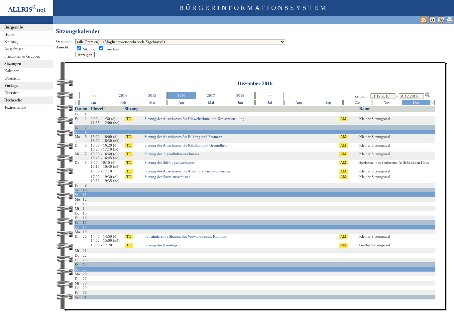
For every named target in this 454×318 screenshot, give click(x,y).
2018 (240, 95)
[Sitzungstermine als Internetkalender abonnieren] (432, 20)
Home (9, 34)
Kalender (11, 71)
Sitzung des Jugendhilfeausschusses (172, 154)
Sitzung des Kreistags (161, 245)
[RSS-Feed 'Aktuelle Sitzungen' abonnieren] (424, 20)
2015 (152, 95)
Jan (93, 102)
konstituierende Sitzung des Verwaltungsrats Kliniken (185, 236)
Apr (181, 102)
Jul (270, 102)
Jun (240, 102)
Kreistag (11, 41)
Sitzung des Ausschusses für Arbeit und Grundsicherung (187, 171)
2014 (123, 95)
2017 (211, 95)
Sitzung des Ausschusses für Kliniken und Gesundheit (186, 145)
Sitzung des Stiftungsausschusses (169, 162)
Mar (152, 102)
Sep (328, 102)
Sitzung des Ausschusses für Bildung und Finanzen (183, 137)
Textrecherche (15, 107)
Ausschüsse (13, 49)
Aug (298, 102)
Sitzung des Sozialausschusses (167, 177)
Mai (211, 102)
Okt (357, 102)
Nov (387, 102)
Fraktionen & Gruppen (22, 56)
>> (270, 95)
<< (94, 95)
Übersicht (12, 78)
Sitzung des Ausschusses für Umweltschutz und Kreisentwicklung (195, 119)
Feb (123, 102)
